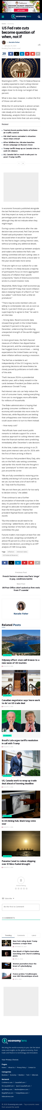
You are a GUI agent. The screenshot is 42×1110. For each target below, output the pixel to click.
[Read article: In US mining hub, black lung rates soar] (21, 804)
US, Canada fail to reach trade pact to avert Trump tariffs (20, 155)
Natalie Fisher (14, 42)
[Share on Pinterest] (27, 54)
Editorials (35, 1075)
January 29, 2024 (10, 46)
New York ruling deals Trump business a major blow (25, 942)
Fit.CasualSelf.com (8, 1086)
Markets (21, 1075)
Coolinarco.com (7, 1082)
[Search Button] (39, 16)
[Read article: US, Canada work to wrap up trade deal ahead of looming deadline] (21, 764)
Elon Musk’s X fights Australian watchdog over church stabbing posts (26, 953)
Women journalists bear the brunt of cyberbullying (24, 965)
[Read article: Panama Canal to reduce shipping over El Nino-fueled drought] (21, 844)
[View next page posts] (23, 163)
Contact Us (31, 1067)
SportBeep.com (7, 1089)
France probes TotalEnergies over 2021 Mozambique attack (25, 975)
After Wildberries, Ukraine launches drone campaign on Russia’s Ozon (19, 143)
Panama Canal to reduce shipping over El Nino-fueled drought (18, 862)
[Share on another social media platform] (38, 54)
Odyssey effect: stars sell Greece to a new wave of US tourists (20, 661)
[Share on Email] (32, 54)
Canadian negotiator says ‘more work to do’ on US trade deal (21, 702)
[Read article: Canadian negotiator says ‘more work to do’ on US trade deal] (21, 684)
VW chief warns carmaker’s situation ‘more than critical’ (19, 137)
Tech (27, 1075)
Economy (11, 24)
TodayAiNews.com (22, 1093)
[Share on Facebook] (10, 54)
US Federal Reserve (10, 555)
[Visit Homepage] (21, 16)
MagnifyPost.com (7, 1093)
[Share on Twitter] (16, 54)
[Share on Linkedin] (22, 54)
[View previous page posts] (19, 163)
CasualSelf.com (20, 1082)
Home (4, 24)
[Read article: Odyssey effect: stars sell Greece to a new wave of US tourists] (21, 643)
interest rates (22, 552)
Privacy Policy (21, 1067)
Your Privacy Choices (10, 1060)
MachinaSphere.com (21, 1089)
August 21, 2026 (8, 706)
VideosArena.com (8, 1096)
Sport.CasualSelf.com (23, 1086)
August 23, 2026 (8, 666)
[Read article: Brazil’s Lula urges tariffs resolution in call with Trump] (21, 724)
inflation (11, 552)
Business (5, 1075)
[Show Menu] (3, 16)
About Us (11, 1067)
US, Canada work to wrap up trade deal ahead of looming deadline (19, 782)
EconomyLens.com (15, 1104)
